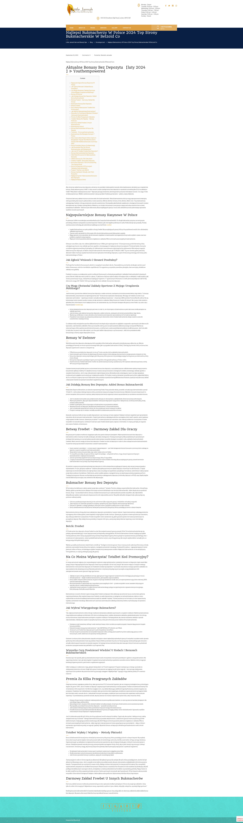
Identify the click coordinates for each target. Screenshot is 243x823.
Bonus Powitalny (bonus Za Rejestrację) (83, 145)
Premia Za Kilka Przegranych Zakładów (83, 117)
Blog (91, 42)
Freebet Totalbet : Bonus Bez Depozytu (83, 160)
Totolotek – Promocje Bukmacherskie (82, 132)
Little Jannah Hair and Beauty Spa (76, 42)
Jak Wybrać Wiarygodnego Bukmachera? (83, 111)
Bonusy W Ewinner (76, 94)
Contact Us (127, 28)
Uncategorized (100, 42)
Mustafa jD (77, 820)
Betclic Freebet (75, 105)
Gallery (114, 28)
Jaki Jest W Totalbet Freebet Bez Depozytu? (84, 151)
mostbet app (79, 305)
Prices (92, 28)
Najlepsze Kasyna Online (78, 179)
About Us (82, 28)
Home (71, 28)
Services (103, 28)
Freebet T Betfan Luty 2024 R (80, 170)
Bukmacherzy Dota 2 (77, 126)
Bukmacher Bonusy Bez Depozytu (81, 103)
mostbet (108, 225)
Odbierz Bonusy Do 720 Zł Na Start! (81, 158)
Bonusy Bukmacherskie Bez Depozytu (82, 153)
